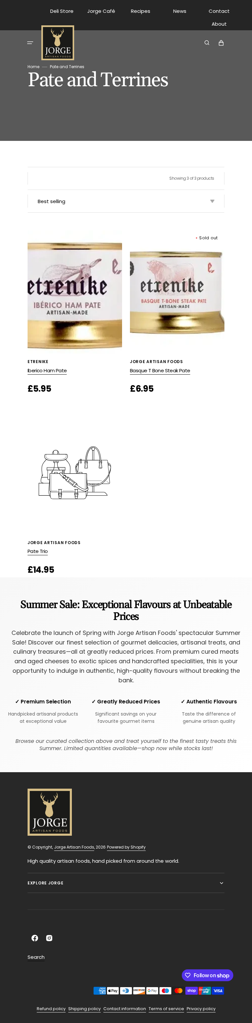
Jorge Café (101, 11)
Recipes (140, 11)
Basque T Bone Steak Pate (160, 370)
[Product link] (75, 312)
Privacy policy (201, 1008)
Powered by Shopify (126, 847)
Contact (219, 11)
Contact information (124, 1008)
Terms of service (166, 1008)
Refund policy (51, 1008)
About (219, 23)
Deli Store (62, 11)
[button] (30, 43)
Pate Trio (38, 551)
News (179, 11)
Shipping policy (84, 1008)
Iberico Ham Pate (47, 370)
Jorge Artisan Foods (74, 847)
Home (33, 66)
